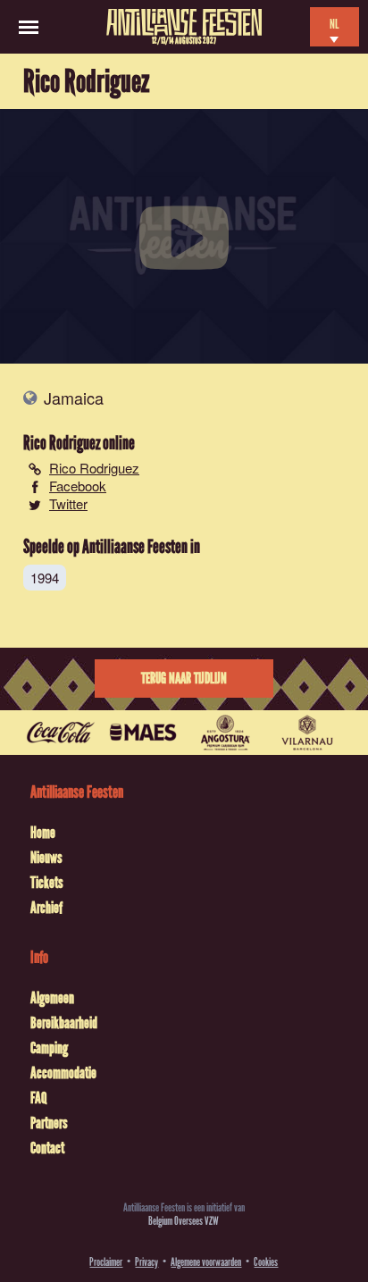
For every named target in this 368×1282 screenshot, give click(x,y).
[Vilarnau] (307, 732)
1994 (44, 577)
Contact (47, 1148)
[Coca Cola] (60, 732)
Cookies (266, 1262)
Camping (49, 1048)
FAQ (38, 1098)
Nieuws (46, 857)
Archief (46, 908)
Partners (49, 1123)
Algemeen (52, 998)
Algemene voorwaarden (206, 1262)
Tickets (46, 882)
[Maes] (143, 732)
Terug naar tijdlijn (184, 678)
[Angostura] (225, 732)
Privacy (146, 1262)
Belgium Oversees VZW (183, 1221)
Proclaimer (105, 1262)
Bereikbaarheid (63, 1023)
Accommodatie (63, 1073)
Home (42, 832)
